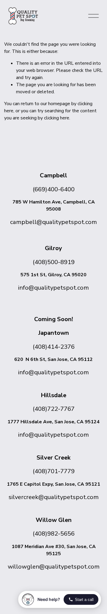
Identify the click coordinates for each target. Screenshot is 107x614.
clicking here (56, 118)
